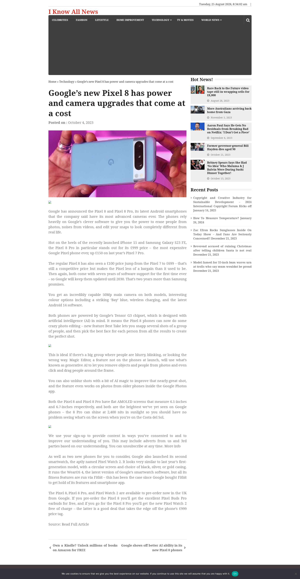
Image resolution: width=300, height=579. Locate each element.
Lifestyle (102, 20)
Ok (235, 573)
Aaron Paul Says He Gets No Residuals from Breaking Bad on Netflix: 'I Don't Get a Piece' (228, 128)
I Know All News (73, 11)
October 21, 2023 (220, 154)
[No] (295, 574)
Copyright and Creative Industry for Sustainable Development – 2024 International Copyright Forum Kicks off (222, 202)
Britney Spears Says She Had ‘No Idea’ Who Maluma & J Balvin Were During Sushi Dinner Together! (227, 168)
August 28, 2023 (220, 100)
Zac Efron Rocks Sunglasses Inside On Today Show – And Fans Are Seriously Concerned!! (222, 234)
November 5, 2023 (221, 117)
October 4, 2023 (80, 122)
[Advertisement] (152, 50)
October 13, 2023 (220, 178)
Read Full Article (75, 524)
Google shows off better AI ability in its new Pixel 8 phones (151, 547)
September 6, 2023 (221, 137)
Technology (160, 20)
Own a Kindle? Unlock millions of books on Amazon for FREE (85, 547)
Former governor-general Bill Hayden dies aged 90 (228, 147)
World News (210, 20)
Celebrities (60, 20)
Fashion (81, 20)
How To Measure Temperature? (216, 218)
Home (52, 82)
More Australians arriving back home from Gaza (229, 110)
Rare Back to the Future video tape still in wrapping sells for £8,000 (228, 91)
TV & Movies (185, 20)
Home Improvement (130, 20)
